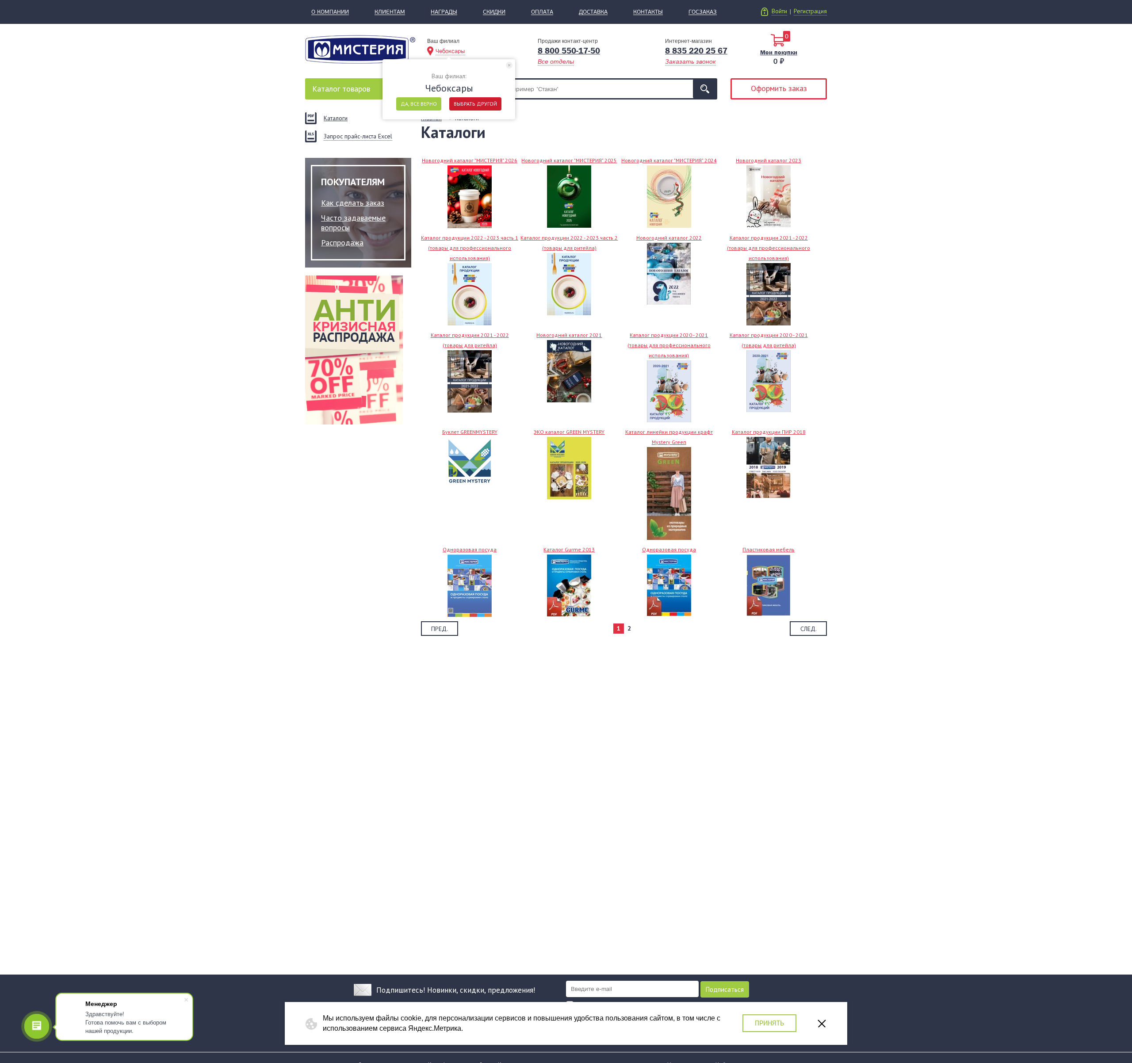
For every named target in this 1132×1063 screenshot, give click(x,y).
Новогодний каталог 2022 (669, 237)
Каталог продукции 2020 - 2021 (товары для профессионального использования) (669, 345)
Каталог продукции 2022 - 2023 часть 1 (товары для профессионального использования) (469, 247)
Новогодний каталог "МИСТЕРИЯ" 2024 (669, 160)
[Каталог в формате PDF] (669, 585)
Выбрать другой (475, 103)
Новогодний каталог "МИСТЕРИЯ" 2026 (469, 160)
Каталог (341, 89)
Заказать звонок (690, 61)
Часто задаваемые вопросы (353, 223)
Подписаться (725, 989)
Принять (769, 1023)
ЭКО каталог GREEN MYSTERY (569, 431)
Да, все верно (419, 103)
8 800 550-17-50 (569, 51)
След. (808, 629)
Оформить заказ (779, 88)
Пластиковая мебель (768, 549)
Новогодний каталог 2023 (768, 160)
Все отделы (556, 61)
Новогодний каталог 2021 (569, 335)
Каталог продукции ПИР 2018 (769, 431)
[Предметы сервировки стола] (569, 585)
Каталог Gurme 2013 (569, 549)
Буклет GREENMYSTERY (469, 431)
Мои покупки (778, 52)
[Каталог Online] (469, 585)
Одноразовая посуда (470, 549)
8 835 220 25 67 (696, 51)
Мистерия (360, 49)
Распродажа (342, 242)
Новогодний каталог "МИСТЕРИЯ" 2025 (569, 160)
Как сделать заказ (352, 203)
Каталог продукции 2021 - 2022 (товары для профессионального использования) (768, 247)
